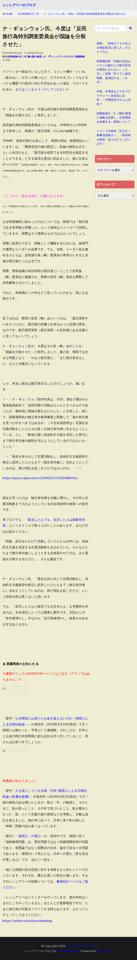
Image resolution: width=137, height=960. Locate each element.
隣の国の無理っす (36, 56)
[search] (130, 28)
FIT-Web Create (68, 951)
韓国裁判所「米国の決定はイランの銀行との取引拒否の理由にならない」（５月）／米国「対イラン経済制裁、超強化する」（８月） (114, 71)
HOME (9, 13)
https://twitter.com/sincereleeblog (27, 921)
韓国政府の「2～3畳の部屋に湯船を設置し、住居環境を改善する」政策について (114, 117)
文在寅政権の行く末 (28, 13)
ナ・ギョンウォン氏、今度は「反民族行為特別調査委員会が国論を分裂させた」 (86, 13)
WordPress (105, 951)
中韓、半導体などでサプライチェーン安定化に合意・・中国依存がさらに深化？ (114, 98)
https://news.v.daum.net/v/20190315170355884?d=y (40, 478)
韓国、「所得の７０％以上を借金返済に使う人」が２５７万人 (114, 47)
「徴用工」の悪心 (28, 836)
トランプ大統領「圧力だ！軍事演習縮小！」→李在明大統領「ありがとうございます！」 (114, 137)
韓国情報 (80, 56)
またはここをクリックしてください (40, 89)
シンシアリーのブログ (19, 5)
